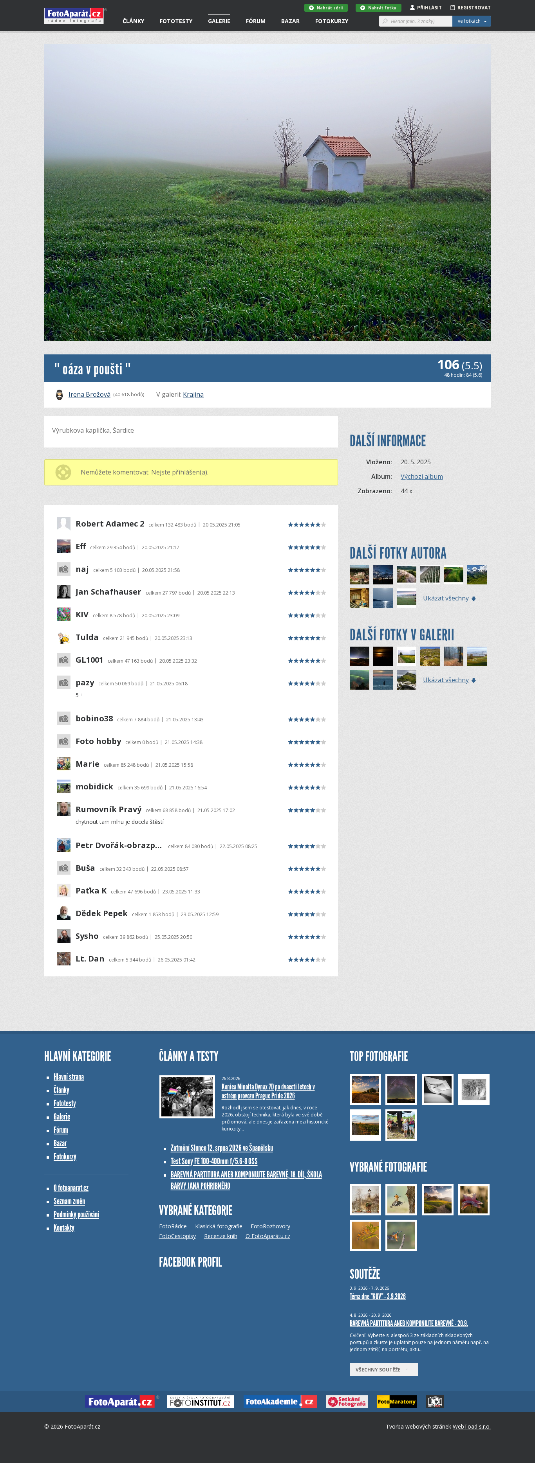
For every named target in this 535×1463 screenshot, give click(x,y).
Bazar (290, 21)
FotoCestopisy (177, 1236)
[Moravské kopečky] (359, 680)
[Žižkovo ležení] (406, 574)
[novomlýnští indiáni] (383, 598)
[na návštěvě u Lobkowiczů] (359, 574)
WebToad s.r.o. (472, 1426)
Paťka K (91, 890)
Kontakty (64, 1227)
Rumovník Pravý (108, 809)
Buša (85, 868)
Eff (81, 546)
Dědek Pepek (102, 913)
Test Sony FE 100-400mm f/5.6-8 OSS (214, 1161)
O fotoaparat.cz (71, 1188)
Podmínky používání (76, 1214)
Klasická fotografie (218, 1226)
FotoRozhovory (270, 1226)
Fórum (256, 21)
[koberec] (453, 574)
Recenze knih (220, 1236)
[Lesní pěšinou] (453, 656)
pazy (85, 682)
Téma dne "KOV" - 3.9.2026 (378, 1296)
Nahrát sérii (330, 8)
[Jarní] (477, 656)
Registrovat (474, 7)
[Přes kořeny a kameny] (406, 680)
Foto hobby (98, 741)
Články (133, 21)
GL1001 (89, 660)
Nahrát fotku (382, 8)
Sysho (87, 936)
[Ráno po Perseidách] (359, 656)
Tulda (87, 637)
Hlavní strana (69, 1076)
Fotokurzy (331, 21)
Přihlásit (429, 7)
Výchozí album (422, 476)
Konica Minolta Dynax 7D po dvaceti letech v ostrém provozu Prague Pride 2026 (268, 1091)
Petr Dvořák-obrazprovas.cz (120, 845)
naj (82, 569)
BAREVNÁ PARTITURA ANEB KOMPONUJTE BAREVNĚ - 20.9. (409, 1323)
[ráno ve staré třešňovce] (383, 574)
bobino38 (94, 718)
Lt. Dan (90, 958)
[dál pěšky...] (359, 598)
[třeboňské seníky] (406, 598)
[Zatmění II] (383, 656)
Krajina (193, 394)
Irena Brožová (89, 394)
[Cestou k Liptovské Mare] (406, 656)
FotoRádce (173, 1226)
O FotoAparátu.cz (268, 1236)
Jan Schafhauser (108, 592)
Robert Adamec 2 (110, 523)
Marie (87, 764)
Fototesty (176, 21)
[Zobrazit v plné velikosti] (267, 192)
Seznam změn (69, 1201)
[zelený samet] (477, 574)
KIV (82, 614)
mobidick (94, 786)
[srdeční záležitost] (430, 574)
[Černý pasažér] (383, 680)
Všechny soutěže (380, 1369)
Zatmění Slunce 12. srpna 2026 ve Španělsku (222, 1148)
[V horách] (430, 656)
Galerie (219, 21)
